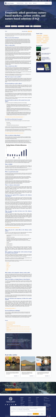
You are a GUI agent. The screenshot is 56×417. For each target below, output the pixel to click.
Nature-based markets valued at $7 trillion (12, 227)
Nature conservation (45, 37)
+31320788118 (47, 398)
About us (30, 3)
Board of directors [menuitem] (29, 400)
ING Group (8, 266)
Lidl (7, 270)
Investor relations (35, 0)
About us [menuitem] (29, 398)
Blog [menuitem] (36, 398)
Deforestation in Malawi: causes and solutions (27, 367)
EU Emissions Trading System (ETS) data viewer (13, 325)
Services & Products (20, 3)
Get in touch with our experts (10, 308)
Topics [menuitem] (37, 405)
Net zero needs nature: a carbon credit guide (11, 367)
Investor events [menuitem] (30, 403)
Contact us (46, 3)
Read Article (26, 5)
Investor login (44, 0)
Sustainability (45, 35)
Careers (40, 0)
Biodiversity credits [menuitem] (22, 403)
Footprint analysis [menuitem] (21, 400)
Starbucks (8, 262)
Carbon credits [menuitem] (22, 401)
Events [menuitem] (37, 401)
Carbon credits (39, 37)
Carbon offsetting (39, 35)
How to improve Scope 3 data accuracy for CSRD (43, 367)
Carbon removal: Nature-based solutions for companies (46, 49)
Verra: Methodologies (10, 324)
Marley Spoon (9, 265)
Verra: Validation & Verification (11, 323)
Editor (6, 31)
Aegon (7, 268)
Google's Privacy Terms (26, 409)
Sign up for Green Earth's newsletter (14, 344)
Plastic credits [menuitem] (22, 405)
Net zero (38, 42)
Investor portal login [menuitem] (30, 405)
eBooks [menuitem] (37, 404)
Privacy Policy (20, 409)
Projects (26, 3)
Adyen (7, 269)
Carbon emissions (43, 42)
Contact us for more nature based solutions (13, 389)
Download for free (40, 68)
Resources (34, 3)
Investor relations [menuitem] (30, 402)
